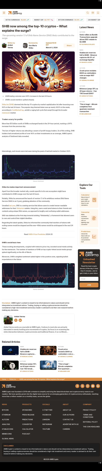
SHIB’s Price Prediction (36, 234)
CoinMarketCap (18, 110)
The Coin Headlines (91, 427)
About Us (67, 410)
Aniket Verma (10, 46)
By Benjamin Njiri (64, 371)
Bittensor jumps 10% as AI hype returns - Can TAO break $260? (28, 366)
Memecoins (7, 434)
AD (99, 0)
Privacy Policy (89, 410)
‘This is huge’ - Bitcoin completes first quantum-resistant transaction (65, 366)
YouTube (46, 429)
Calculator (27, 429)
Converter (27, 424)
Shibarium (20, 208)
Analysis (6, 424)
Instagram (47, 424)
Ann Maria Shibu (33, 47)
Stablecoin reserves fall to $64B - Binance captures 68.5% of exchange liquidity (28, 351)
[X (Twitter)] (15, 320)
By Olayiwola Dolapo (87, 44)
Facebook (46, 415)
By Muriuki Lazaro (26, 356)
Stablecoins (7, 429)
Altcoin (61, 346)
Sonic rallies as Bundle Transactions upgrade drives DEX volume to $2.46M (88, 38)
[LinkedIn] (20, 320)
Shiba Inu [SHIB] (8, 104)
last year (12, 206)
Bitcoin (60, 361)
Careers (66, 429)
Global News (8, 439)
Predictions (27, 420)
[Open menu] (4, 13)
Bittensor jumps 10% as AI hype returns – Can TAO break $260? (89, 91)
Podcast (26, 434)
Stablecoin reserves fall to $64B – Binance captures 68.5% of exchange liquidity (88, 56)
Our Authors (68, 415)
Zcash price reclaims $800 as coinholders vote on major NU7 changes (66, 351)
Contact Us (68, 420)
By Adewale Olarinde (65, 356)
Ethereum (6, 415)
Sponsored (27, 410)
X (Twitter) (47, 410)
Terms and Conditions (88, 416)
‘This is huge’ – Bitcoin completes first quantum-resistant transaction (88, 107)
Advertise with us (70, 424)
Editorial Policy (90, 422)
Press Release (28, 415)
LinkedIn (46, 420)
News (22, 346)
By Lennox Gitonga (26, 371)
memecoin (6, 113)
